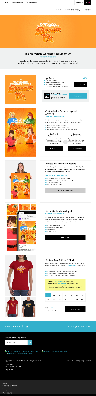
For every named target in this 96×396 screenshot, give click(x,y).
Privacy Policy (80, 361)
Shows (5, 383)
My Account (79, 2)
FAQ (72, 361)
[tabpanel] (20, 275)
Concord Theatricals (48, 57)
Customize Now (77, 148)
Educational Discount (17, 2)
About (67, 361)
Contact (88, 361)
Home (6, 2)
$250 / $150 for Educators (54, 214)
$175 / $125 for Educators (54, 116)
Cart (88, 2)
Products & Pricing (9, 386)
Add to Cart (80, 85)
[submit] (30, 342)
